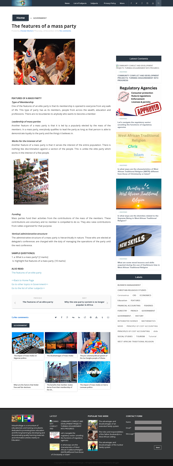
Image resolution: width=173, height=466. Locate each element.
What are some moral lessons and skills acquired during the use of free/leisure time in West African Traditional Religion (139, 264)
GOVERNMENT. (125, 316)
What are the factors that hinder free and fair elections (26, 386)
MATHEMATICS (148, 321)
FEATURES (135, 300)
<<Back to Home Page (23, 280)
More (122, 3)
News (67, 3)
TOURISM (140, 336)
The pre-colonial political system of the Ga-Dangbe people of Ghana (93, 357)
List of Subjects (80, 3)
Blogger (116, 462)
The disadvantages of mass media (60, 356)
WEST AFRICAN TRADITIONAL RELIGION (136, 341)
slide (155, 331)
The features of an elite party (26, 272)
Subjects (94, 3)
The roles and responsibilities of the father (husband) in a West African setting (111, 434)
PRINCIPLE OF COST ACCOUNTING (142, 326)
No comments (65, 31)
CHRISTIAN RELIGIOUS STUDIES (132, 290)
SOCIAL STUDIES (125, 336)
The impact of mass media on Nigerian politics (25, 357)
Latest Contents (139, 58)
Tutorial (152, 336)
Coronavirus (123, 295)
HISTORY (139, 316)
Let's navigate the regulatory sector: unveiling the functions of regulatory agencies (135, 124)
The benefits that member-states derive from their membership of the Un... (60, 387)
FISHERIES (148, 305)
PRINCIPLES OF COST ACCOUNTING (134, 331)
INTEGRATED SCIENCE (128, 321)
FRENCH (134, 310)
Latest (53, 416)
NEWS (120, 326)
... (20, 440)
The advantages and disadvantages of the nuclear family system (111, 444)
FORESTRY (122, 310)
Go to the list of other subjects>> (28, 288)
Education (122, 300)
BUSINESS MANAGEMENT (129, 285)
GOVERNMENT (40, 18)
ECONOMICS (145, 295)
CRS (134, 295)
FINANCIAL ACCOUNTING (129, 305)
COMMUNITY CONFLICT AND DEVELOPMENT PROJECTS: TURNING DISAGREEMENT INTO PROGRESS (138, 77)
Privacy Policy (110, 3)
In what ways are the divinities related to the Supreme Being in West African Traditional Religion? (138, 218)
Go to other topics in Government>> (30, 284)
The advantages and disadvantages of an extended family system (109, 423)
